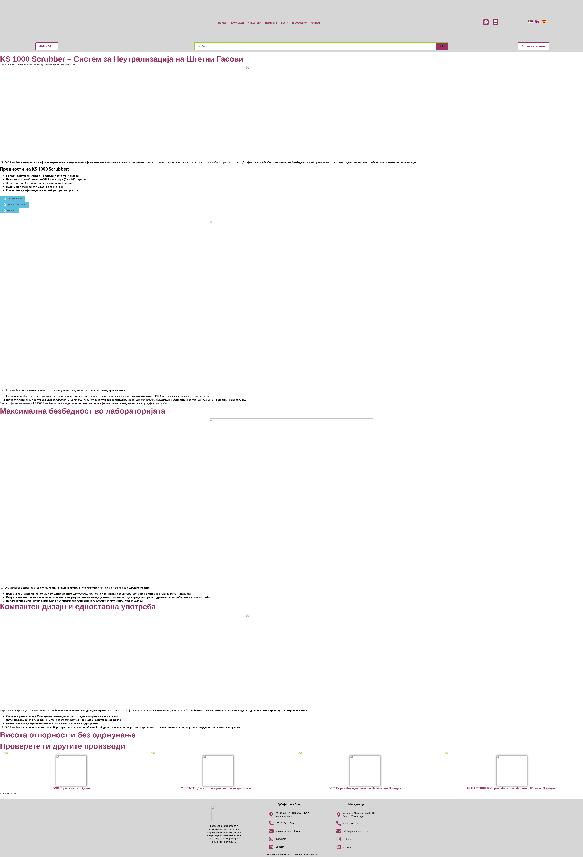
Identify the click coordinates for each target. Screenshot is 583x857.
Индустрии (254, 22)
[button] (46, 46)
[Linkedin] (495, 22)
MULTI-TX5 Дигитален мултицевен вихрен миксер (218, 788)
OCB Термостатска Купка (71, 788)
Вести (284, 22)
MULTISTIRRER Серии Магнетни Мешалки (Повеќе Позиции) (512, 788)
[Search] (442, 46)
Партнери (271, 22)
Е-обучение (299, 22)
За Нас (222, 22)
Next (13, 793)
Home (3, 64)
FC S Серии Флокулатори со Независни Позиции (364, 788)
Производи (237, 22)
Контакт (315, 22)
